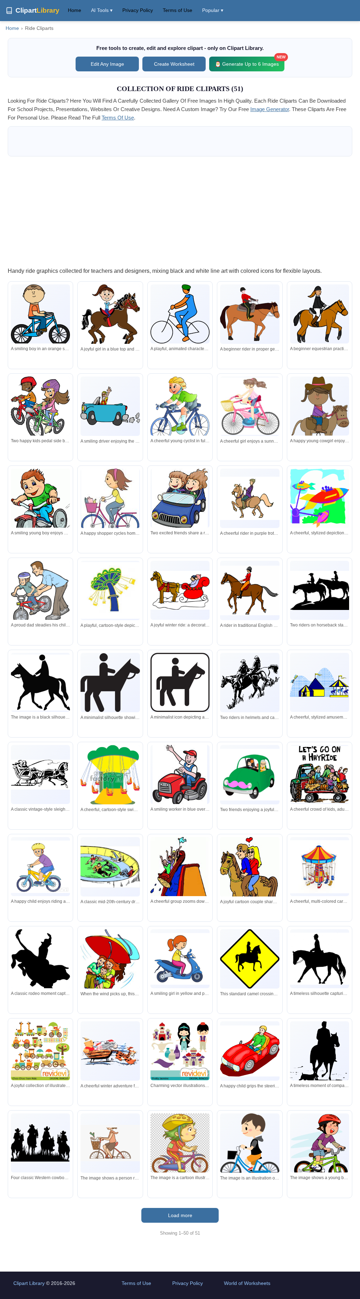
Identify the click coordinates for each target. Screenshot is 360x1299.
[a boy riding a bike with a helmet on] (180, 1144)
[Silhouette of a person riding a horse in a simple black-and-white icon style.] (180, 682)
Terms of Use (177, 10)
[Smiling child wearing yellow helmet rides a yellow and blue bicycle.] (40, 867)
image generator (269, 109)
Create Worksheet (174, 64)
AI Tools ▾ (101, 10)
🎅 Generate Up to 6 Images (249, 62)
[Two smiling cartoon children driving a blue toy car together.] (180, 498)
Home (74, 10)
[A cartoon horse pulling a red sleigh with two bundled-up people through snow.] (180, 590)
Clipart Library (29, 1283)
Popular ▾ (212, 10)
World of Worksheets (247, 1283)
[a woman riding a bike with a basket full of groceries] (110, 1143)
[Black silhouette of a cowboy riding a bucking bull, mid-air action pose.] (40, 964)
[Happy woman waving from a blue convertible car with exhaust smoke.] (110, 406)
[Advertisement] (180, 211)
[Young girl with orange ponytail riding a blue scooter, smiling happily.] (180, 959)
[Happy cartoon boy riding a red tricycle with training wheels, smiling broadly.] (40, 507)
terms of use (118, 118)
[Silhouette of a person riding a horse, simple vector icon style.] (110, 682)
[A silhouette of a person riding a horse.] (40, 683)
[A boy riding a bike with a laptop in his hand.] (249, 1148)
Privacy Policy (137, 10)
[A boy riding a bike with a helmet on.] (319, 1148)
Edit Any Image (107, 64)
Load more (180, 1215)
